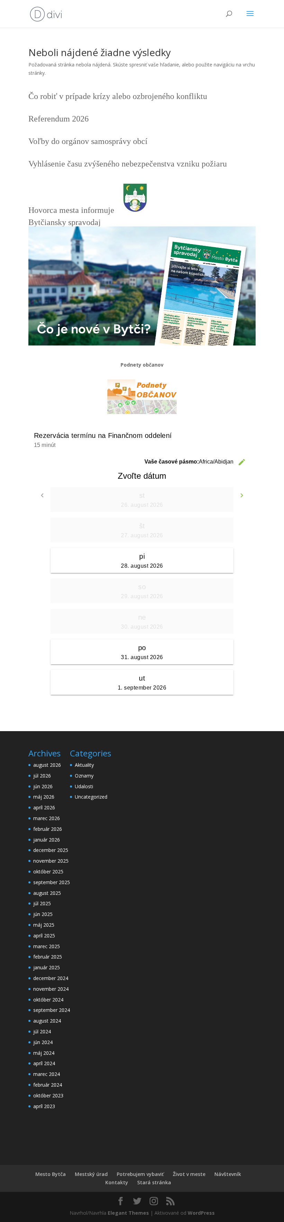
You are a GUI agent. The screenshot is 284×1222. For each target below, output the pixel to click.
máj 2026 (43, 796)
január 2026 (46, 839)
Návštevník (227, 1174)
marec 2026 (46, 818)
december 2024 (50, 978)
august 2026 (47, 765)
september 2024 (51, 1010)
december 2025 (50, 850)
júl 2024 (42, 1031)
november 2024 (51, 989)
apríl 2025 (44, 935)
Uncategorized (91, 796)
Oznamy (84, 775)
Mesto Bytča (50, 1174)
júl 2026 (42, 775)
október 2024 (48, 999)
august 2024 (47, 1020)
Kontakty (116, 1182)
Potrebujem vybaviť (140, 1174)
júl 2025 (42, 903)
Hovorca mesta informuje (71, 210)
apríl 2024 (44, 1063)
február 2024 (47, 1084)
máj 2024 (43, 1053)
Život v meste (189, 1174)
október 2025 (48, 871)
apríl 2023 (44, 1106)
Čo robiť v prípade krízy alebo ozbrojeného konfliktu (117, 96)
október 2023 (48, 1095)
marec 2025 (46, 946)
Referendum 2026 (58, 118)
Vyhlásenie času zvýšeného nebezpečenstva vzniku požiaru (127, 163)
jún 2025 (43, 914)
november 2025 (51, 860)
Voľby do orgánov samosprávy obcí (88, 141)
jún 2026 (43, 786)
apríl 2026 (44, 807)
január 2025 (46, 967)
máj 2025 (43, 925)
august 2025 (47, 893)
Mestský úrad (91, 1174)
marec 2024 (46, 1074)
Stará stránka (154, 1182)
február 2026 (47, 829)
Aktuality (84, 765)
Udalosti (84, 786)
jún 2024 (43, 1042)
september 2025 (51, 882)
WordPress (201, 1213)
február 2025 (47, 956)
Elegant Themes (128, 1213)
